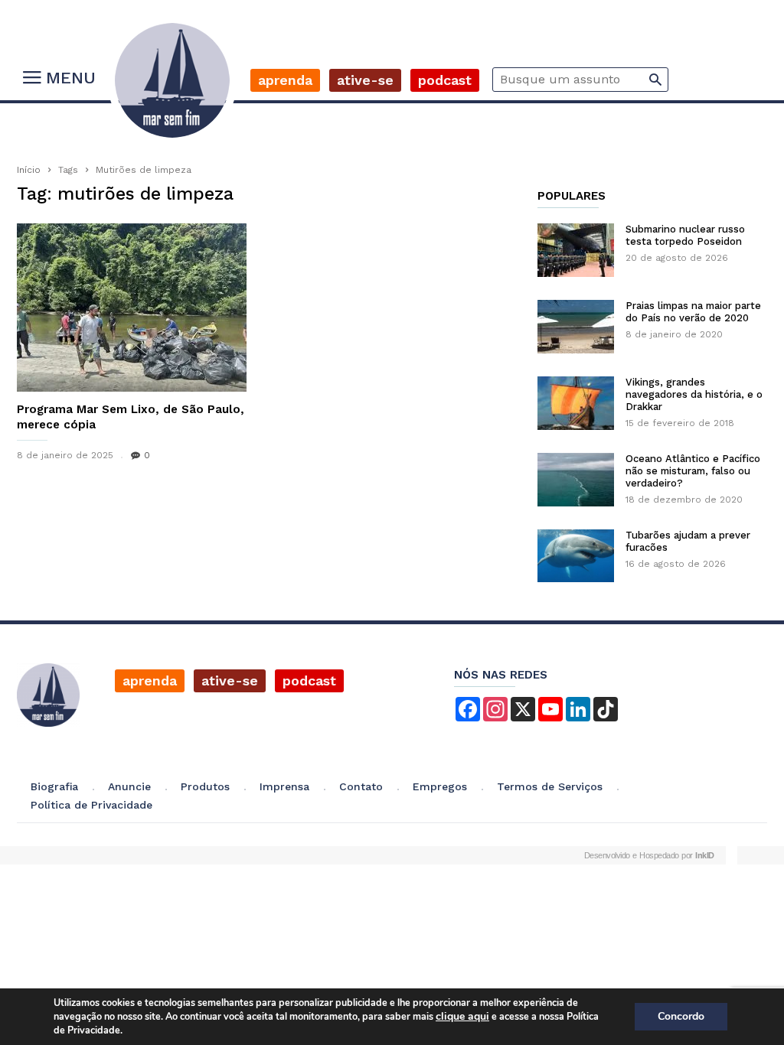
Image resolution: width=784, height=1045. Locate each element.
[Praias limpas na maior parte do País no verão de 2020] (575, 326)
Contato (361, 786)
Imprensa (284, 786)
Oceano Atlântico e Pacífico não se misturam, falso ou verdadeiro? (693, 471)
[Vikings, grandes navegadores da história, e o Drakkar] (575, 403)
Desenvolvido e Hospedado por (649, 855)
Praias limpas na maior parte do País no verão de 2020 (693, 312)
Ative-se (365, 80)
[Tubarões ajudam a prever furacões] (575, 555)
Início (29, 169)
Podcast (445, 80)
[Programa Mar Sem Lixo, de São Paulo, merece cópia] (132, 307)
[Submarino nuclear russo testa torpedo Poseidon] (575, 250)
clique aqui (462, 1016)
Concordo (681, 1016)
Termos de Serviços (550, 786)
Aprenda (285, 80)
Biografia (54, 786)
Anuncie (129, 786)
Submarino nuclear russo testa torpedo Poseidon (685, 235)
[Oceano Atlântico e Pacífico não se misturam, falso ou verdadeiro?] (575, 479)
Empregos (440, 786)
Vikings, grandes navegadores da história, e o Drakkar (694, 394)
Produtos (205, 786)
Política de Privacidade (91, 805)
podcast (309, 680)
